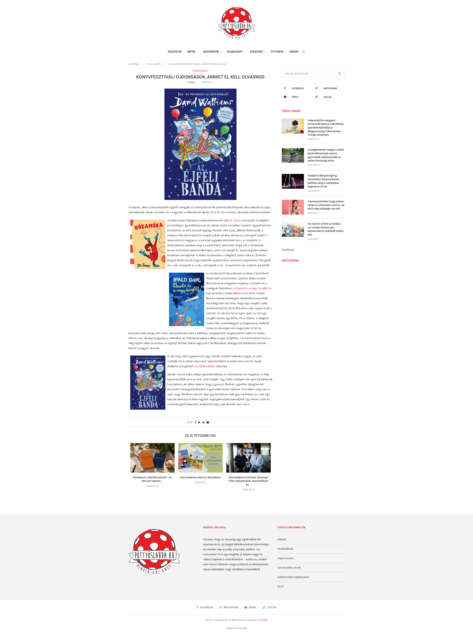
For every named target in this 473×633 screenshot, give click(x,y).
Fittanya (277, 51)
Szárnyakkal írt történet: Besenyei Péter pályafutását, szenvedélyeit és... (248, 481)
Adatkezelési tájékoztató (293, 577)
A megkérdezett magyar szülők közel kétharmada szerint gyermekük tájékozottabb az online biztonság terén (326, 155)
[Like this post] (191, 422)
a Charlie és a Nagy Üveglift (250, 288)
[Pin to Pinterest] (203, 422)
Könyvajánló (154, 64)
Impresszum (286, 558)
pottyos (192, 82)
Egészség (256, 51)
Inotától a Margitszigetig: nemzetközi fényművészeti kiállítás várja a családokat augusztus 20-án (323, 181)
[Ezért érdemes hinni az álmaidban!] (200, 458)
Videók (294, 51)
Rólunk (282, 539)
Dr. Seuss (235, 220)
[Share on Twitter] (199, 422)
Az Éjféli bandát (205, 366)
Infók (191, 51)
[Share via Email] (207, 422)
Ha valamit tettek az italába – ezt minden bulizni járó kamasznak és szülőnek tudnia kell (325, 229)
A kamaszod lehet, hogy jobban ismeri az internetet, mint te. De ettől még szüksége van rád (326, 205)
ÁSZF (281, 586)
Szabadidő (234, 51)
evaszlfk (263, 620)
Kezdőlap (175, 51)
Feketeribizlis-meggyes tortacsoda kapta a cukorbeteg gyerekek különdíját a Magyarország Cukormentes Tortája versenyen (325, 127)
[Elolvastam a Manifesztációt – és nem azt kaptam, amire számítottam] (152, 458)
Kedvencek (211, 51)
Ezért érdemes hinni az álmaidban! (200, 477)
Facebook (288, 249)
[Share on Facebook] (195, 422)
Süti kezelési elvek (289, 567)
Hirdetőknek (285, 548)
